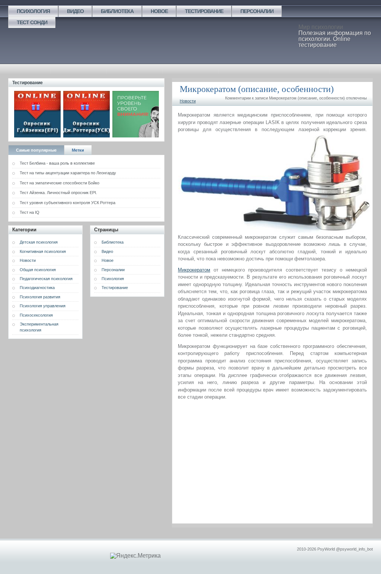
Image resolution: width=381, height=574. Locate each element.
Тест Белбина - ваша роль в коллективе (57, 163)
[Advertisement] (272, 460)
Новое (159, 11)
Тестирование (204, 11)
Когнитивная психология (43, 251)
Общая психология (38, 269)
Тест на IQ (29, 212)
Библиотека (117, 11)
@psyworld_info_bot (354, 549)
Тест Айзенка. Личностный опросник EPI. (58, 192)
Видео (75, 11)
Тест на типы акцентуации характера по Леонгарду (68, 173)
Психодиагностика (37, 287)
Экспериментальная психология (39, 327)
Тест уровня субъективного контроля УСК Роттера (67, 202)
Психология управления (42, 306)
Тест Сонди (32, 22)
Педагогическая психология (46, 278)
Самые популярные (36, 150)
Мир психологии (320, 27)
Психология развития (40, 297)
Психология (33, 11)
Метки (78, 150)
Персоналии (256, 11)
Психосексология (36, 315)
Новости (188, 101)
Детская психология (39, 242)
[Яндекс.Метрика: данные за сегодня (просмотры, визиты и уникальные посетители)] (135, 556)
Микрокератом (194, 270)
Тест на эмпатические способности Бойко (59, 183)
